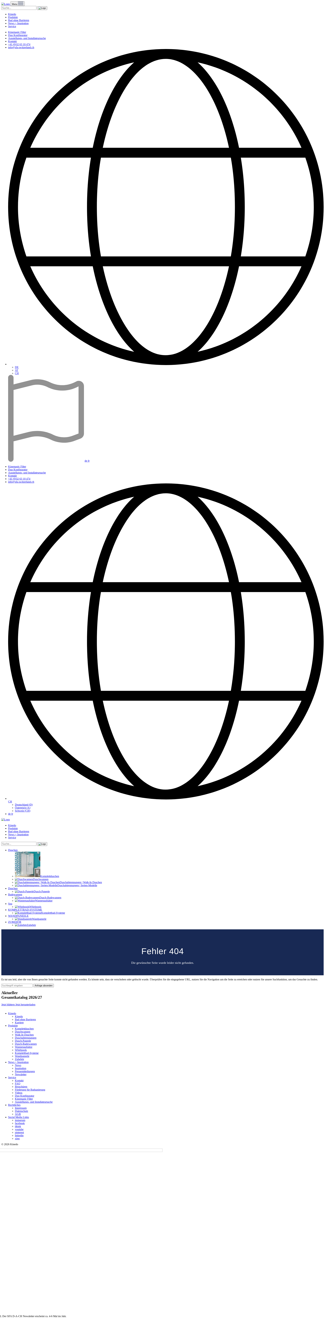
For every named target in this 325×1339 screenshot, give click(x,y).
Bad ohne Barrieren (18, 20)
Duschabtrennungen (25, 1037)
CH (17, 373)
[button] (42, 8)
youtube (19, 1129)
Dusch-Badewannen (26, 1043)
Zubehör (19, 1059)
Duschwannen (22, 1031)
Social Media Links (18, 1117)
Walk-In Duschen (24, 1034)
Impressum (21, 1108)
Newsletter (20, 1074)
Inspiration (20, 1068)
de (86, 460)
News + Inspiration (18, 23)
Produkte (13, 17)
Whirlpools (21, 1050)
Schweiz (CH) (22, 810)
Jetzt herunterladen (25, 1004)
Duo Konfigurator (17, 35)
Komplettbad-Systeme (27, 1053)
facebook (20, 1123)
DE (17, 367)
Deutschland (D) (24, 804)
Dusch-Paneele (23, 1040)
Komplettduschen (24, 1028)
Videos (18, 1092)
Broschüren (21, 1086)
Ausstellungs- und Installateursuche (27, 38)
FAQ (17, 1083)
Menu (15, 4)
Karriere (19, 1022)
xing (17, 1138)
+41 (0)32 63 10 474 (19, 44)
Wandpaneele (22, 1056)
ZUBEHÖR (14, 922)
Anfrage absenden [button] (43, 985)
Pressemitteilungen (25, 1071)
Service (12, 26)
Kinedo (12, 14)
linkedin (19, 1135)
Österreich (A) (22, 807)
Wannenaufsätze (23, 1046)
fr (89, 460)
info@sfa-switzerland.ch (21, 47)
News (18, 1065)
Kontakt (12, 41)
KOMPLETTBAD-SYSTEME (25, 909)
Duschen (13, 850)
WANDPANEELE (18, 915)
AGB (18, 1114)
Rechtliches (14, 1104)
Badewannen (15, 894)
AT (16, 370)
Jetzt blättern (8, 1004)
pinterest (19, 1132)
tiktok (18, 1126)
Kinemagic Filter (17, 32)
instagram (20, 1120)
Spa (10, 903)
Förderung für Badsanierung (30, 1089)
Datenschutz (21, 1111)
